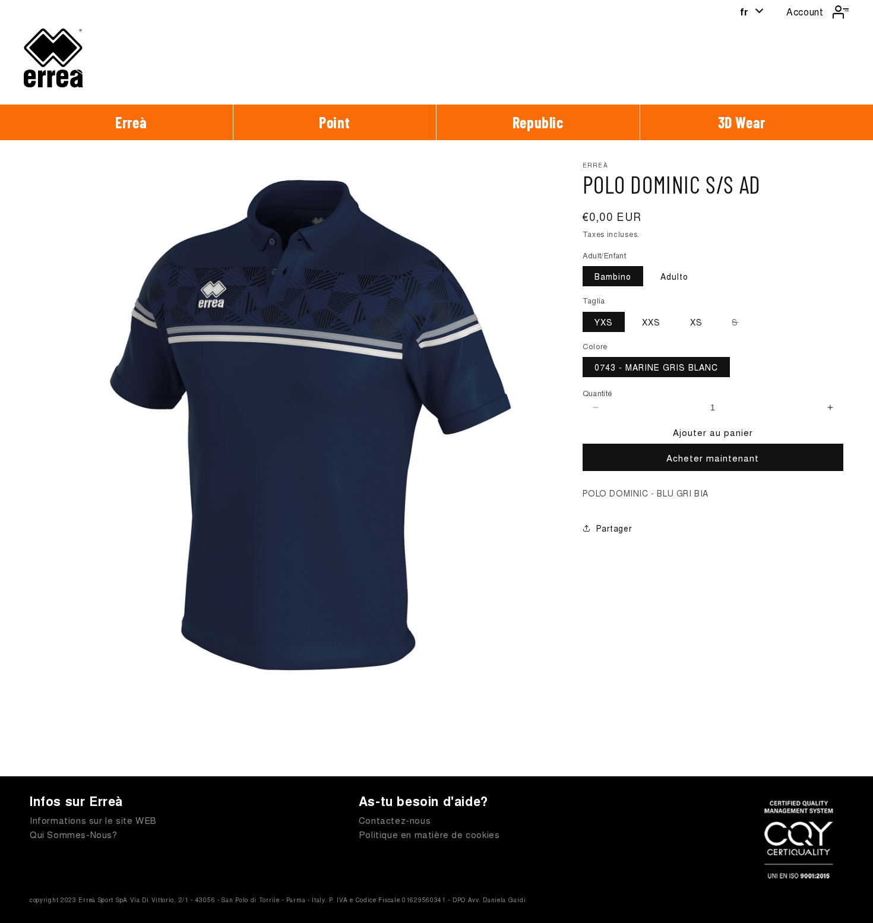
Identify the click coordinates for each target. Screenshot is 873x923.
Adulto (674, 276)
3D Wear (742, 122)
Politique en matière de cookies (429, 834)
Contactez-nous (395, 820)
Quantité (598, 393)
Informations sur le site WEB (93, 820)
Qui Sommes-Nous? (74, 834)
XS (696, 322)
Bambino (612, 276)
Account (804, 11)
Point (334, 122)
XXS (651, 322)
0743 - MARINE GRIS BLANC (656, 367)
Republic (538, 122)
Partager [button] (614, 528)
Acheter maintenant (712, 457)
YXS (603, 322)
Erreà (131, 122)
